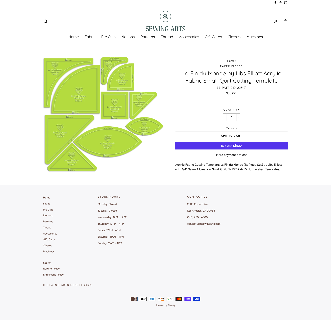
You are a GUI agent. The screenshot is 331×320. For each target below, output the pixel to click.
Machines (254, 36)
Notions (128, 36)
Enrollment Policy (53, 274)
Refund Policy (51, 268)
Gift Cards (213, 36)
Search (47, 262)
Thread (167, 36)
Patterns (148, 36)
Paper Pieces (231, 66)
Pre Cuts (108, 36)
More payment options (231, 155)
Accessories (189, 36)
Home (73, 36)
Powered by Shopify (165, 305)
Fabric (90, 36)
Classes (234, 36)
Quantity (231, 109)
